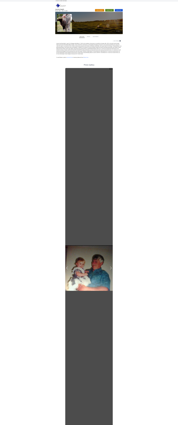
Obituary (82, 36)
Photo (88, 36)
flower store (86, 57)
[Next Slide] (111, 268)
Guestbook (95, 36)
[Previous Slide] (67, 268)
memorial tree (69, 57)
